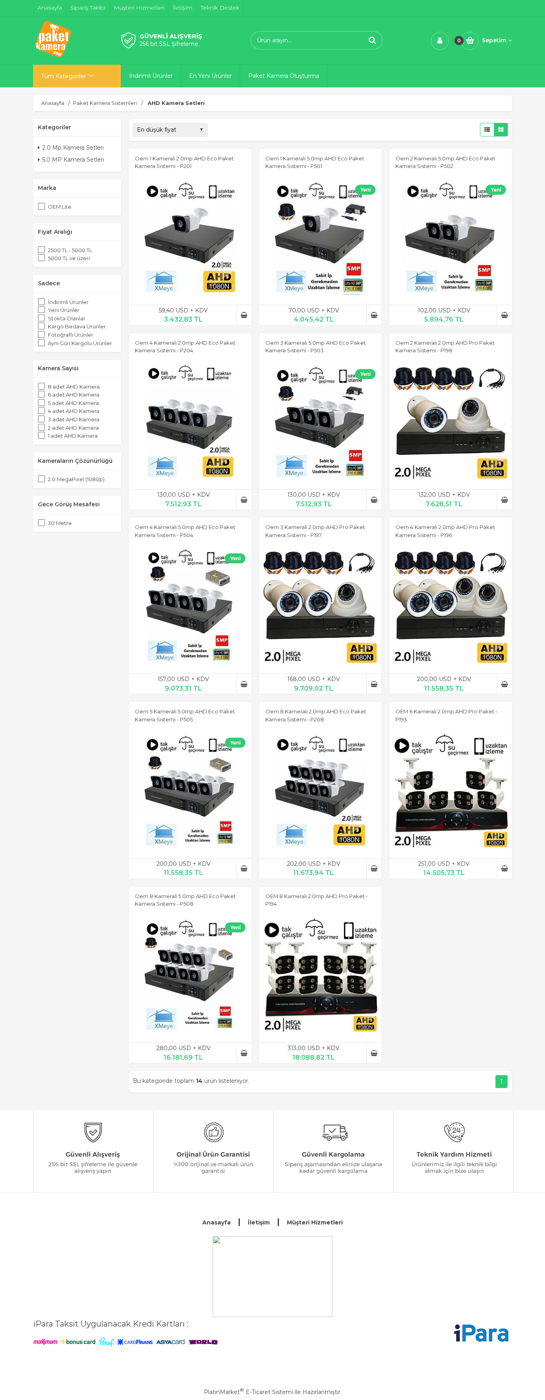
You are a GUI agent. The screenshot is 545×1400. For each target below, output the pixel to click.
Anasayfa (216, 1222)
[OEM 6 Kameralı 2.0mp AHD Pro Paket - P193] (450, 792)
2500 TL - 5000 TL (70, 250)
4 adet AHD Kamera (73, 411)
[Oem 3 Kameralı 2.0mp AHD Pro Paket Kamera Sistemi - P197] (320, 607)
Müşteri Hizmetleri (315, 1222)
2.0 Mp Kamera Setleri (73, 147)
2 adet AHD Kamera (73, 428)
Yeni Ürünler (63, 310)
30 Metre (60, 523)
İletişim (259, 1222)
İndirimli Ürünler (68, 302)
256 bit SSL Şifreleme (169, 43)
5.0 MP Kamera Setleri (73, 159)
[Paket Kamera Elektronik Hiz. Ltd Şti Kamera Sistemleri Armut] (272, 1276)
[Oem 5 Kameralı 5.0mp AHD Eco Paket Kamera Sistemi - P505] (190, 792)
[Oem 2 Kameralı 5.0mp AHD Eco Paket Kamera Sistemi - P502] (450, 238)
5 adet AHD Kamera (73, 403)
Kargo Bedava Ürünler (77, 326)
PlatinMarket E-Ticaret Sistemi (248, 1392)
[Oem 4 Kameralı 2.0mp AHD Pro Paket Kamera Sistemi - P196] (450, 607)
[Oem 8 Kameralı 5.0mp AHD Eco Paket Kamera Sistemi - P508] (190, 976)
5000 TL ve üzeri (69, 258)
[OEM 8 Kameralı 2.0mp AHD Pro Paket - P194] (320, 976)
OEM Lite (59, 206)
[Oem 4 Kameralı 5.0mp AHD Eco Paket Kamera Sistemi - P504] (190, 607)
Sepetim (494, 40)
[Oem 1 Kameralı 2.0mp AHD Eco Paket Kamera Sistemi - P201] (190, 238)
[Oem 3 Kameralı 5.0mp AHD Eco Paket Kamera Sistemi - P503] (320, 423)
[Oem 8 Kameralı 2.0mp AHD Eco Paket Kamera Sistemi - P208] (320, 792)
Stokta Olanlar (66, 318)
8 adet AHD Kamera (74, 386)
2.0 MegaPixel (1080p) (76, 479)
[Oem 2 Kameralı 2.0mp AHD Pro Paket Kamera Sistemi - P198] (450, 423)
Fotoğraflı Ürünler (70, 335)
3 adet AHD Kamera (73, 419)
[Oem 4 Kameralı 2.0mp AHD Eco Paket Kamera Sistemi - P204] (190, 423)
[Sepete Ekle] (244, 315)
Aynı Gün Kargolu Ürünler (80, 343)
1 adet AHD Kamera (73, 435)
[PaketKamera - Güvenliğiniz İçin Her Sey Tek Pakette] (53, 57)
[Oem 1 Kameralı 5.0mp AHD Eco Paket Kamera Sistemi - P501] (320, 238)
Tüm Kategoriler (63, 76)
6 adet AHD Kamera (73, 394)
